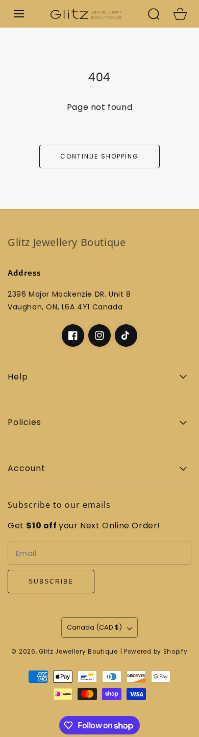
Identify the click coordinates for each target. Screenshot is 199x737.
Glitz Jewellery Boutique (78, 651)
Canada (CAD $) (94, 627)
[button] (19, 14)
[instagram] (99, 335)
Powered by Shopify (156, 651)
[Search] (153, 13)
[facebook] (73, 335)
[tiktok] (126, 335)
